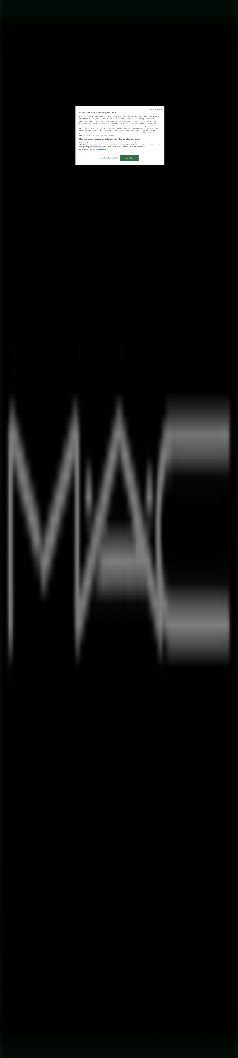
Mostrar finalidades (109, 158)
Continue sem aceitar (156, 109)
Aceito (129, 158)
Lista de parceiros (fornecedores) (92, 149)
